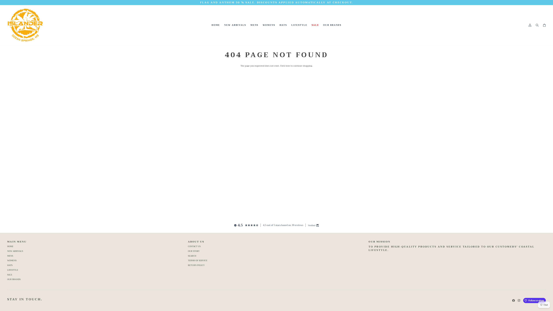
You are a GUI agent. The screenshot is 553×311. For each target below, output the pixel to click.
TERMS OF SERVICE (197, 260)
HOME (10, 246)
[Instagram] (519, 300)
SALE (9, 275)
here (288, 66)
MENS (10, 256)
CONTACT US (194, 246)
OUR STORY (194, 251)
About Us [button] (196, 242)
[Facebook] (513, 300)
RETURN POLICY (196, 265)
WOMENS (12, 260)
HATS (10, 265)
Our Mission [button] (379, 242)
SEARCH (192, 256)
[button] (254, 25)
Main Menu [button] (16, 242)
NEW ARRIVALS (15, 251)
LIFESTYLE (12, 270)
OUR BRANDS (14, 279)
